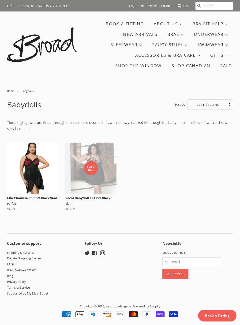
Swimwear (211, 44)
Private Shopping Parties (24, 258)
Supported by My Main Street (27, 293)
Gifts (217, 55)
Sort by (179, 104)
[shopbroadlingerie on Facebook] (95, 254)
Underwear (209, 34)
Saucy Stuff (168, 44)
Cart (186, 6)
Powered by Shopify (146, 306)
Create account (158, 6)
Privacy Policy (16, 282)
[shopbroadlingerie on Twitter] (87, 254)
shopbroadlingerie (118, 306)
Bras (174, 34)
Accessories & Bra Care (166, 55)
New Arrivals (140, 34)
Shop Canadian (191, 65)
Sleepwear (124, 44)
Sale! (226, 65)
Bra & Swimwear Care (22, 270)
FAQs (10, 264)
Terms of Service (18, 287)
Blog (10, 276)
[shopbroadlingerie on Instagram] (102, 254)
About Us (166, 23)
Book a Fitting (217, 315)
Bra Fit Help (208, 23)
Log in (134, 6)
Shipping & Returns (20, 252)
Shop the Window (138, 65)
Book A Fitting (125, 23)
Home (10, 91)
